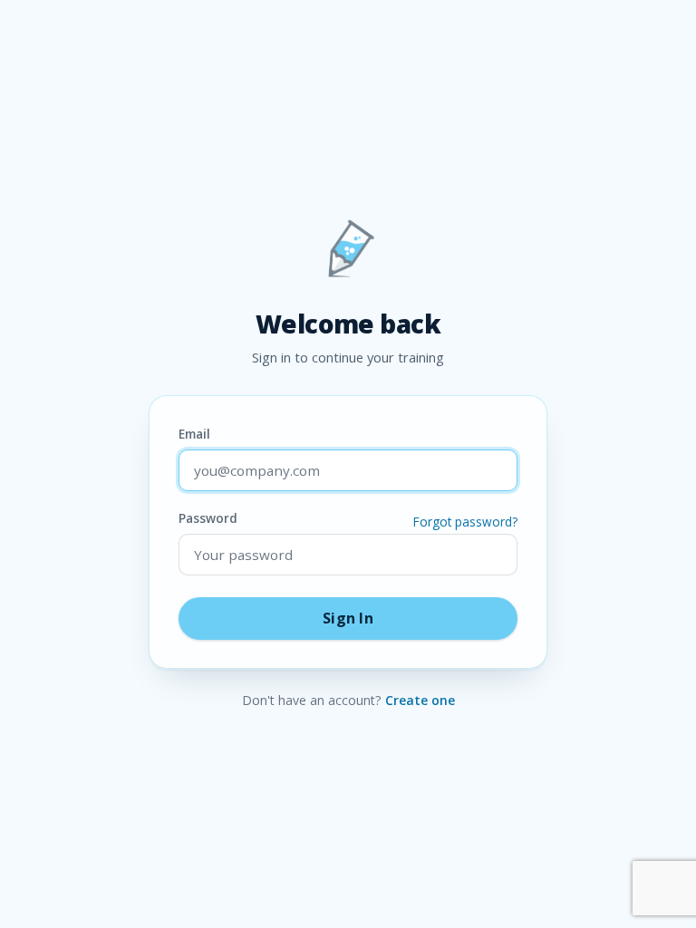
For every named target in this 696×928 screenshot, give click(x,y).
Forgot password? (465, 521)
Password (348, 518)
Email (194, 433)
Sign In (348, 618)
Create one (420, 700)
